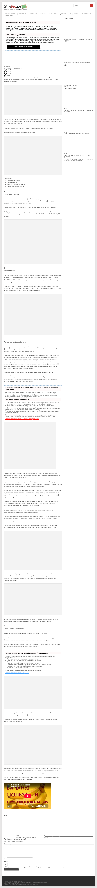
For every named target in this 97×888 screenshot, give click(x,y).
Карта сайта (29, 884)
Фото (5, 815)
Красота (76, 14)
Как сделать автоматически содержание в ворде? (77, 63)
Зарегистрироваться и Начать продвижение (22, 419)
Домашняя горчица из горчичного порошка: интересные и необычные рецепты (68, 836)
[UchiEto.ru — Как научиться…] (15, 10)
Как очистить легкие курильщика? (26, 837)
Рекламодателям (22, 884)
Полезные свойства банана (16, 184)
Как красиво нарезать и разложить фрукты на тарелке (78, 39)
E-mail (6, 861)
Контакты (35, 884)
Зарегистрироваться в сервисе (17, 673)
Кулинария (53, 14)
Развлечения (86, 14)
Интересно (33, 14)
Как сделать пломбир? (71, 85)
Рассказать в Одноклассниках (73, 160)
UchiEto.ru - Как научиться (10, 884)
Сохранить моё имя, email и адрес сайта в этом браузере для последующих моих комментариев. (36, 867)
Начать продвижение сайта (23, 47)
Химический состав (13, 180)
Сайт (5, 864)
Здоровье (63, 14)
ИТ (70, 14)
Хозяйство (9, 16)
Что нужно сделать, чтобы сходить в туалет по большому (78, 110)
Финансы (43, 14)
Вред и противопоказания (15, 186)
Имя (5, 859)
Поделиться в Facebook (85, 159)
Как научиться (10, 14)
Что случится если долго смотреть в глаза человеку (77, 156)
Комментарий (8, 844)
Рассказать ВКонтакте (70, 159)
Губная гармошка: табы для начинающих (77, 133)
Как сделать (23, 14)
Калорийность (12, 182)
